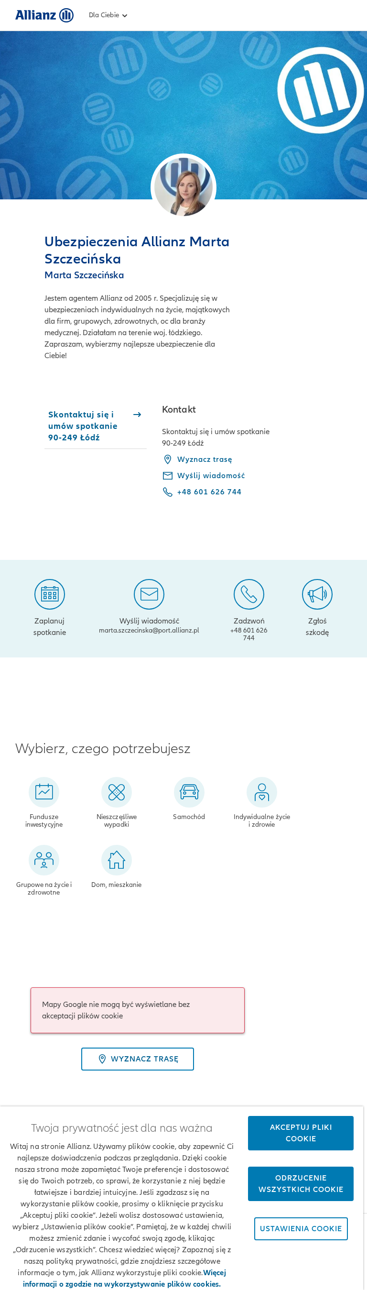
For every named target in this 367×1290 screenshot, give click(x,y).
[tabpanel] (257, 457)
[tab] (95, 426)
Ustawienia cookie (301, 1229)
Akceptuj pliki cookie (301, 1133)
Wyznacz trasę (204, 459)
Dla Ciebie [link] (104, 15)
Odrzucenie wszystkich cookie (301, 1183)
